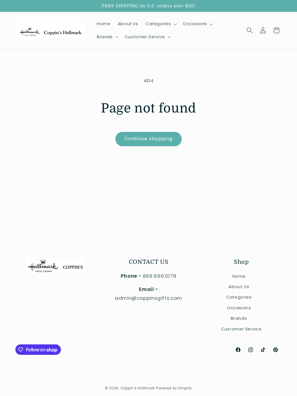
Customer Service (241, 329)
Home (239, 276)
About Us (239, 287)
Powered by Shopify (174, 388)
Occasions (239, 308)
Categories (238, 297)
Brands (239, 318)
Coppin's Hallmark (138, 388)
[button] (160, 24)
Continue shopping (148, 138)
